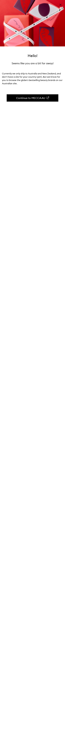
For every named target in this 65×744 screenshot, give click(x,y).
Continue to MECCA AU (30, 98)
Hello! (33, 55)
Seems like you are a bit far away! (33, 63)
